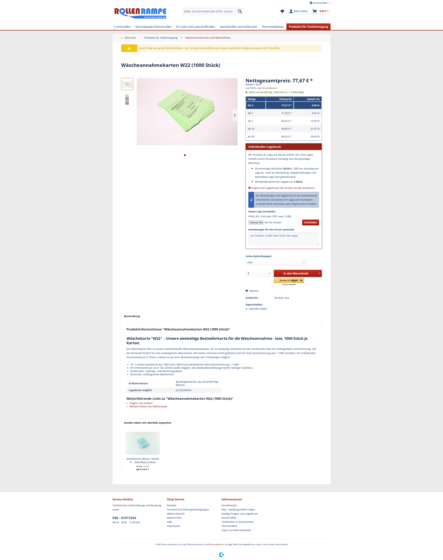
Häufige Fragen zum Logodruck (240, 513)
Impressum (173, 526)
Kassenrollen (229, 517)
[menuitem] (212, 11)
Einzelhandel (229, 505)
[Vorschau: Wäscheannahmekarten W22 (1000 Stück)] (127, 84)
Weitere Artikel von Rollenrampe (148, 406)
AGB (169, 521)
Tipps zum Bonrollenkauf (236, 530)
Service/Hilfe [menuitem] (320, 3)
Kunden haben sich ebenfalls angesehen (147, 422)
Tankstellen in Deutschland (237, 521)
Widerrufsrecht (176, 513)
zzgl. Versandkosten (267, 87)
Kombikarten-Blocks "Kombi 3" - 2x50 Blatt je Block (142, 460)
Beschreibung (132, 316)
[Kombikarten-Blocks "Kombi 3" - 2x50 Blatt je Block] (143, 443)
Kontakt (171, 505)
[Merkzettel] (282, 11)
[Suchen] (239, 11)
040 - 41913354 (124, 518)
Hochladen (310, 222)
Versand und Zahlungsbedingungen (188, 509)
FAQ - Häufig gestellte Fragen (238, 509)
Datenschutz (174, 517)
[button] (289, 282)
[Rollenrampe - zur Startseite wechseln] (140, 15)
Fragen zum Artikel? (141, 403)
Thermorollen (229, 526)
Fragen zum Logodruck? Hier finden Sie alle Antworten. (283, 188)
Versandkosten (216, 544)
